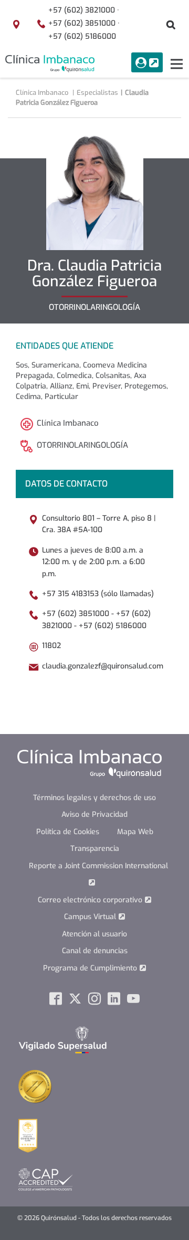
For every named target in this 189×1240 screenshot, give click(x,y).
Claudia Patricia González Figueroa (82, 97)
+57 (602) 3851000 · (84, 23)
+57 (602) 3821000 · (83, 10)
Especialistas (97, 92)
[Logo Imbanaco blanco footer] (89, 764)
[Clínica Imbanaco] (49, 63)
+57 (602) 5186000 (82, 36)
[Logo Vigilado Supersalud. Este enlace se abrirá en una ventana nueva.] (62, 1040)
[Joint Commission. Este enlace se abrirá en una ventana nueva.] (35, 1086)
